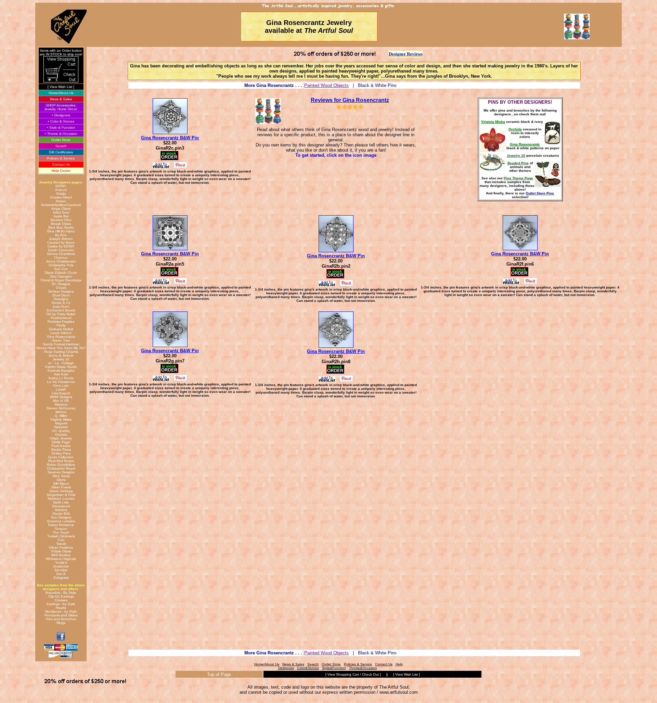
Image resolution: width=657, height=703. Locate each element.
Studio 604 (61, 513)
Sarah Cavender (61, 250)
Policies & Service (61, 158)
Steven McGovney (61, 408)
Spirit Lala (61, 502)
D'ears (61, 288)
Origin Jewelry (61, 438)
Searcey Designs (61, 472)
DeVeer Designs (61, 291)
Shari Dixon (61, 295)
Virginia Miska (61, 419)
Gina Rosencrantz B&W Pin (170, 137)
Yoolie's (61, 562)
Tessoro (61, 529)
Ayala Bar (61, 216)
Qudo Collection (61, 457)
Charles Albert (61, 197)
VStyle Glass (61, 551)
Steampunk (61, 506)
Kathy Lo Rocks (61, 378)
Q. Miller (61, 416)
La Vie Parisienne (61, 382)
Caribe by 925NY (61, 246)
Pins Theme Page (518, 178)
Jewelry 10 (61, 359)
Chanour (61, 257)
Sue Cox (61, 269)
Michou (61, 412)
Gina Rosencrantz (61, 336)
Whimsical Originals (61, 559)
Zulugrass (61, 577)
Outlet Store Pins (540, 193)
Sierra (61, 480)
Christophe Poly (61, 265)
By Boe (61, 235)
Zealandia (61, 566)
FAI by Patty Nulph (61, 314)
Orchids (61, 434)
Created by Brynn (61, 242)
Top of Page (219, 674)
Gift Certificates (61, 152)
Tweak (61, 544)
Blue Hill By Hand (61, 231)
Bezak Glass (61, 224)
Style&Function (334, 668)
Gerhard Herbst (61, 329)
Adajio (61, 193)
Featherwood (61, 318)
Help (399, 664)
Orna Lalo (61, 385)
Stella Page (61, 442)
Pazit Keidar (60, 446)
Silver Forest (61, 487)
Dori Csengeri (61, 276)
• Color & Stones (61, 121)
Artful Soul (61, 212)
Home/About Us (61, 93)
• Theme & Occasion (61, 134)
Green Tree (61, 340)
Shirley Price (61, 453)
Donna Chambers (61, 254)
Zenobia (60, 570)
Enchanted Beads (61, 310)
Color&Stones (308, 668)
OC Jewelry (61, 431)
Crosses (61, 600)
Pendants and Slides (61, 615)
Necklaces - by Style (61, 611)
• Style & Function (61, 127)
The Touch (61, 532)
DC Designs (61, 284)
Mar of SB (61, 400)
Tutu (61, 540)
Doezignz (61, 299)
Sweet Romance (61, 525)
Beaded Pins (61, 220)
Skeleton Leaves (61, 498)
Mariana (61, 404)
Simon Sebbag (61, 491)
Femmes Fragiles (61, 321)
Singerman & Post (61, 495)
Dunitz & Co (61, 303)
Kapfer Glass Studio (61, 367)
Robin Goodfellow (61, 464)
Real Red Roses (61, 461)
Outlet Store (60, 140)
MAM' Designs (61, 397)
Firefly (61, 325)
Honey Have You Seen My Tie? (61, 348)
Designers (286, 668)
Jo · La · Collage (61, 363)
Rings (60, 623)
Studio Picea (61, 449)
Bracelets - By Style (61, 593)
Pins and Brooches (61, 619)
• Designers (61, 115)
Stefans (61, 510)
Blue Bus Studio (61, 227)
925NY (60, 186)
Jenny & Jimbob (61, 355)
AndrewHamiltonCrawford (61, 205)
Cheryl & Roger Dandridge (61, 280)
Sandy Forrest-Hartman (61, 344)
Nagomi (61, 423)
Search (61, 146)
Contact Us (61, 164)
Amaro (61, 201)
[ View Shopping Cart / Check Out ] (353, 674)
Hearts (61, 608)
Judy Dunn (60, 306)
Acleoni (61, 190)
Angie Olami (60, 208)
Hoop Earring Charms (61, 352)
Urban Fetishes (61, 547)
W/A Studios (60, 555)
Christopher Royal (61, 468)
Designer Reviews (406, 53)
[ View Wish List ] (61, 87)
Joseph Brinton (61, 239)
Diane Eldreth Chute (61, 272)
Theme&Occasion (363, 668)
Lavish (61, 389)
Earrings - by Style (61, 604)
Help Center (61, 170)
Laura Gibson (61, 333)
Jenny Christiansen (61, 261)
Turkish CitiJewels (61, 536)
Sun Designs (61, 517)
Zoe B (61, 574)
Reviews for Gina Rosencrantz (350, 100)
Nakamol (61, 427)
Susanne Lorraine (61, 521)
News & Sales (61, 99)
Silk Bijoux (61, 483)
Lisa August (61, 393)
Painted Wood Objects (326, 85)
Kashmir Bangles (61, 370)
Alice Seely (61, 476)
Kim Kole (61, 374)
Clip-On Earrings (61, 596)
